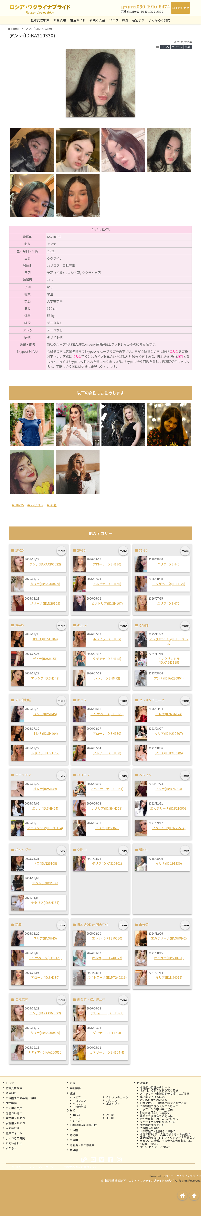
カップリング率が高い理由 (156, 1109)
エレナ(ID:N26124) (168, 713)
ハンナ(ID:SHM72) (107, 678)
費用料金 (11, 1093)
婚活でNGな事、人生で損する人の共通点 (165, 1134)
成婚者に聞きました (152, 1125)
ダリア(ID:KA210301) (107, 863)
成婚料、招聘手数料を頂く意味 (159, 1090)
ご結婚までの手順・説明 (21, 1098)
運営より (138, 20)
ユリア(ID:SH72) (169, 603)
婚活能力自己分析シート (155, 1087)
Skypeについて (149, 1144)
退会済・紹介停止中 (82, 1145)
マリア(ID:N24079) (168, 977)
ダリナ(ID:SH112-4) (107, 1032)
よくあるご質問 (15, 1138)
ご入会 (173, 351)
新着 (188, 47)
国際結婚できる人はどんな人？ (159, 1106)
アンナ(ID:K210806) (169, 753)
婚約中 (74, 1135)
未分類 (74, 1150)
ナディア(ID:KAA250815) (45, 1052)
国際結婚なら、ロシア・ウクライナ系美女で (167, 1137)
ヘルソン (78, 1103)
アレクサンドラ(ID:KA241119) (169, 660)
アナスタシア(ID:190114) (45, 827)
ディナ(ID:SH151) (45, 658)
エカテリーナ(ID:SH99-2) (169, 938)
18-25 (165, 47)
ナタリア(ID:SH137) (45, 902)
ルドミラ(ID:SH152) (107, 639)
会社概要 (15, 1167)
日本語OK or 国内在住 (83, 1125)
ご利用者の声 (14, 1108)
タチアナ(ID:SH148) (107, 658)
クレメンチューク (117, 1097)
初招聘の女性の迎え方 (153, 1100)
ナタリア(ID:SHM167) (106, 808)
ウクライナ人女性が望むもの (157, 1122)
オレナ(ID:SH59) (45, 788)
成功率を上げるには (152, 1097)
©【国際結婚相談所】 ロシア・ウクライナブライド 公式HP (137, 1180)
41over (77, 1121)
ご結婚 (74, 1130)
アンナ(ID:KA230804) (169, 678)
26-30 (110, 1115)
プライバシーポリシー (43, 1167)
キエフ (77, 1097)
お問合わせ (182, 8)
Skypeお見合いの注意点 (155, 1112)
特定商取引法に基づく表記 (80, 1167)
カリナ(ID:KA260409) (45, 583)
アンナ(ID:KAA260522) (45, 564)
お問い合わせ (14, 1143)
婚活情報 (142, 1083)
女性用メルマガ (15, 1123)
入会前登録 (12, 1128)
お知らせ (11, 1148)
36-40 (110, 1118)
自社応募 (75, 1088)
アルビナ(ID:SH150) (107, 583)
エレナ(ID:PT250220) (107, 938)
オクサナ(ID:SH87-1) (169, 957)
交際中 (74, 1140)
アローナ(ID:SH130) (107, 564)
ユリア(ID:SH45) (169, 564)
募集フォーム (14, 1133)
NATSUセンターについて (155, 1147)
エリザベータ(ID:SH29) (168, 583)
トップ (10, 1083)
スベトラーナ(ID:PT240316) (107, 977)
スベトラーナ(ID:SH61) (107, 788)
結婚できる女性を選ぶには (156, 1115)
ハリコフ (177, 47)
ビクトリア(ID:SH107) (107, 603)
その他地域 (79, 1107)
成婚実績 (11, 1103)
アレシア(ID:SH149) (45, 678)
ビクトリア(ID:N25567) (168, 827)
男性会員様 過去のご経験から (159, 1119)
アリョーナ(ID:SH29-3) (107, 1013)
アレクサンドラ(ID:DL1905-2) (168, 641)
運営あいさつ (14, 1113)
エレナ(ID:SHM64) (45, 808)
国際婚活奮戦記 (149, 1128)
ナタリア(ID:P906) (45, 883)
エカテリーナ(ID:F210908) (169, 808)
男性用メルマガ (15, 1118)
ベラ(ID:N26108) (45, 863)
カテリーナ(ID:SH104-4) (107, 1052)
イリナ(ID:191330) (169, 863)
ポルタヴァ (113, 1103)
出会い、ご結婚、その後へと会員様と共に (166, 1141)
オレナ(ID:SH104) (45, 639)
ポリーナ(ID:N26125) (45, 603)
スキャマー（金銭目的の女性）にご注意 (164, 1093)
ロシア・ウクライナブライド (183, 1176)
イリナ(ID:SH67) (107, 827)
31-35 (76, 1118)
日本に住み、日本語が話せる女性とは (163, 1103)
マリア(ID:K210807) (169, 733)
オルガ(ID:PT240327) (107, 957)
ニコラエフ (79, 1100)
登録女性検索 (40, 20)
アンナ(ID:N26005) (168, 788)
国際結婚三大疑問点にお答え (157, 1131)
